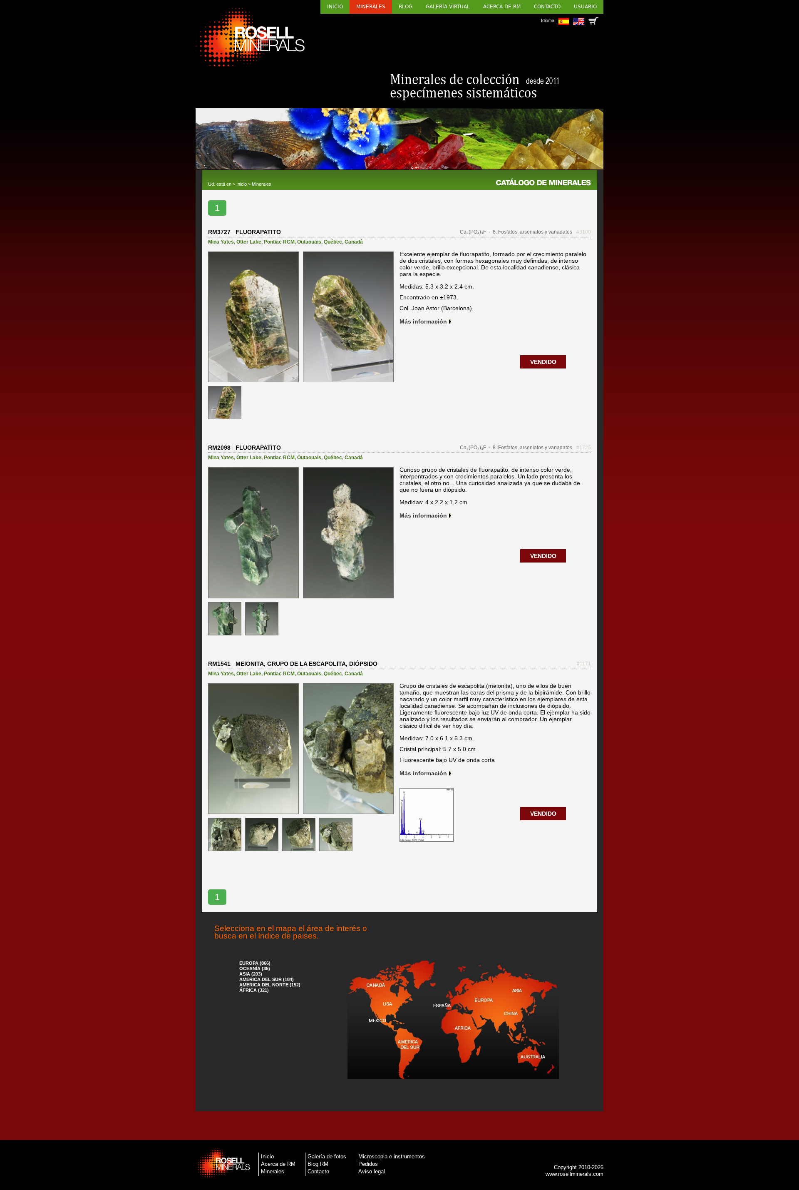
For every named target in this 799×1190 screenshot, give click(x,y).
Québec (333, 242)
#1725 (583, 448)
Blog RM (318, 1164)
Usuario (585, 7)
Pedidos (368, 1164)
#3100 (583, 232)
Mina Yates (221, 242)
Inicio (335, 7)
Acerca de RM (502, 7)
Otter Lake (248, 242)
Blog (405, 7)
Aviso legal (371, 1171)
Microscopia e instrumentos (391, 1156)
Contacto (547, 7)
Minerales (370, 7)
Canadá (354, 242)
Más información (423, 321)
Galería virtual (448, 7)
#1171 (584, 664)
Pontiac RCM (279, 242)
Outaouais (309, 242)
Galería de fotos (327, 1156)
